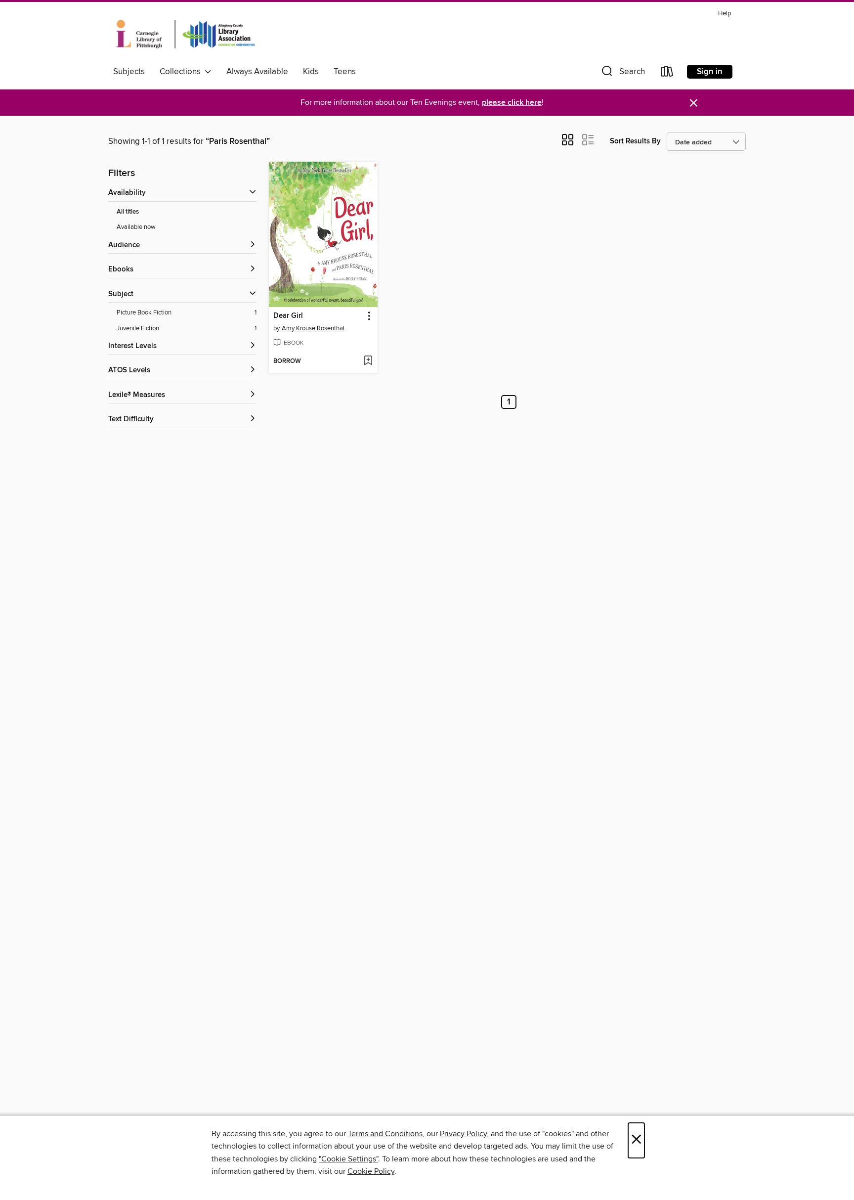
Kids (311, 71)
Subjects (129, 71)
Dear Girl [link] (288, 315)
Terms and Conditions (385, 1134)
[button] (622, 73)
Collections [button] (182, 71)
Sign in (710, 71)
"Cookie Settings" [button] (348, 1159)
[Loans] (667, 73)
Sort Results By (635, 141)
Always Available (257, 71)
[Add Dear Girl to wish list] (368, 361)
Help (724, 13)
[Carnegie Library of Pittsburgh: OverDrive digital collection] (185, 34)
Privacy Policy (463, 1134)
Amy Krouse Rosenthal (313, 328)
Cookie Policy (370, 1171)
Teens (345, 71)
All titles (128, 212)
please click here (512, 102)
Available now (136, 227)
